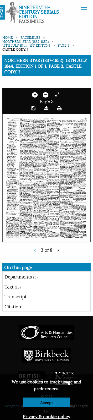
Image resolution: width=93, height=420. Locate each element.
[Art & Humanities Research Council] (46, 331)
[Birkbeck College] (46, 354)
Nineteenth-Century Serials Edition (39, 11)
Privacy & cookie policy (46, 416)
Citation (13, 306)
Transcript (15, 296)
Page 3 (63, 45)
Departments (21, 276)
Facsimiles (30, 37)
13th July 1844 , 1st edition (26, 45)
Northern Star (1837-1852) (25, 41)
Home (7, 37)
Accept (46, 402)
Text (13, 286)
